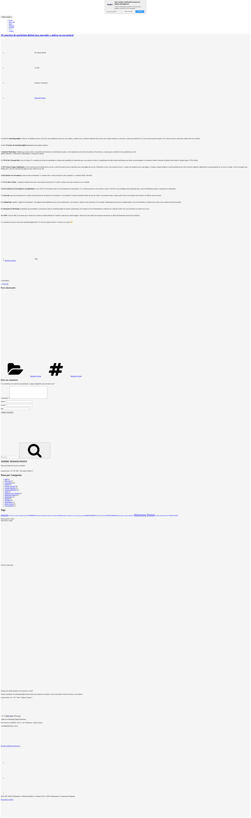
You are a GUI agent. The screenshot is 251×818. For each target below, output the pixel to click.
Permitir (139, 11)
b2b (9, 515)
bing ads (13, 515)
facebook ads (61, 515)
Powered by (110, 11)
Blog (10, 29)
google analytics (90, 515)
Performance (9, 502)
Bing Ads (8, 481)
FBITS (7, 484)
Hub (97, 515)
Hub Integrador (102, 515)
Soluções (11, 25)
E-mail (3, 405)
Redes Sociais (9, 504)
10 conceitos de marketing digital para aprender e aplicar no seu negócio (37, 35)
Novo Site (12, 22)
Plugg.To (167, 515)
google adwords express (78, 515)
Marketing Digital (40, 98)
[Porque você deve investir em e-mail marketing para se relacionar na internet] (37, 361)
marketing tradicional (160, 515)
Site (2, 409)
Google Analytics (10, 488)
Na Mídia (8, 500)
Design (25, 515)
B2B (6, 479)
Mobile (7, 499)
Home (10, 20)
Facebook (54, 515)
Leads (6, 491)
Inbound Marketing (11, 490)
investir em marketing (129, 515)
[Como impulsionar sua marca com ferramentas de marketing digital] (37, 325)
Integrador (121, 515)
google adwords (69, 515)
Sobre (10, 24)
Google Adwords (10, 486)
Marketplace (8, 497)
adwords (4, 515)
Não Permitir (128, 11)
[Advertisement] (125, 429)
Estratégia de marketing (46, 515)
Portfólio (11, 27)
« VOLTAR (4, 284)
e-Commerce (9, 483)
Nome (3, 401)
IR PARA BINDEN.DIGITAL (10, 746)
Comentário (5, 398)
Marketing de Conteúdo (12, 493)
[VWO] (115, 11)
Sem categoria (9, 506)
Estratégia (38, 515)
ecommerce (32, 515)
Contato (11, 31)
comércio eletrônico (19, 515)
